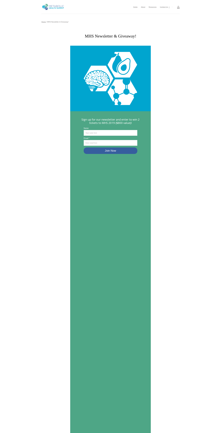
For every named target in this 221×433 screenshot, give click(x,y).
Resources (153, 7)
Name (86, 128)
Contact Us (164, 7)
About (143, 7)
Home (135, 7)
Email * (87, 138)
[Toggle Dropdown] (169, 7)
